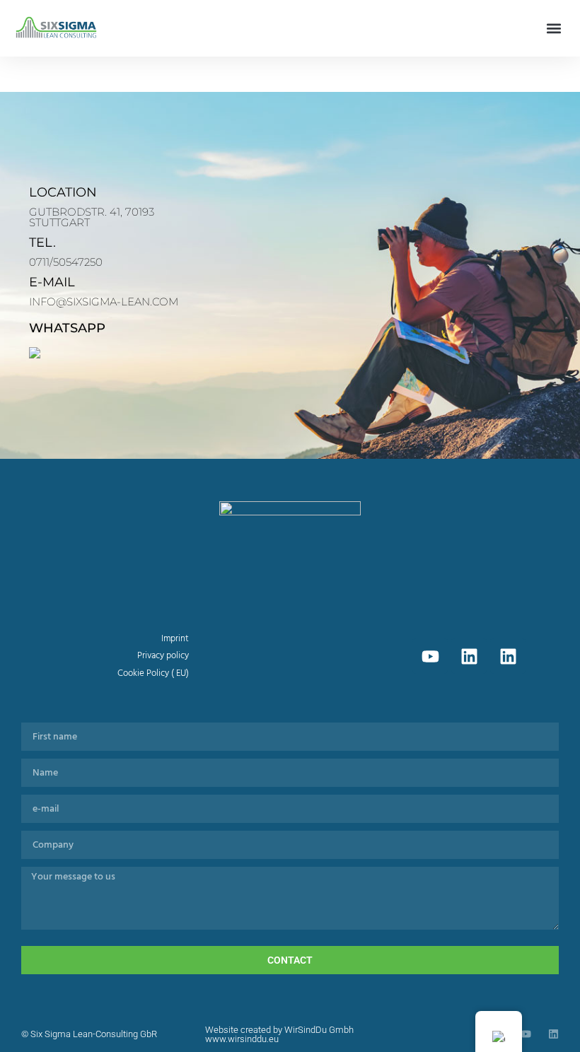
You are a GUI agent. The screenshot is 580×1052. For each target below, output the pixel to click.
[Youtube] (430, 656)
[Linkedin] (469, 656)
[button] (554, 28)
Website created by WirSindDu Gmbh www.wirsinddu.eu (279, 1034)
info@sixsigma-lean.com (103, 301)
